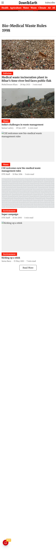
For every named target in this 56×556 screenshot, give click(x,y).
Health (5, 7)
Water (26, 7)
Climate (42, 7)
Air (49, 7)
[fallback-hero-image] (28, 55)
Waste (34, 7)
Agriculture (15, 7)
